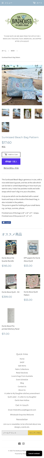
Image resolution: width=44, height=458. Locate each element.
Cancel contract (34, 453)
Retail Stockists (22, 372)
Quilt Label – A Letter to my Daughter (22, 397)
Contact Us (22, 386)
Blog (22, 383)
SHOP (22, 362)
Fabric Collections (22, 369)
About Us (22, 390)
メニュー (8, 3)
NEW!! (13, 51)
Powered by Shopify (21, 454)
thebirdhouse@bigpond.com (24, 410)
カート (39, 3)
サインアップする (35, 433)
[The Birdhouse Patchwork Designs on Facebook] (19, 444)
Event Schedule (22, 379)
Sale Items (22, 365)
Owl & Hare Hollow (22, 400)
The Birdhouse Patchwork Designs (23, 451)
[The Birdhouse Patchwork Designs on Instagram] (23, 444)
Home (22, 359)
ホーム (4, 51)
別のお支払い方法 (11, 168)
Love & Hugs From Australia (22, 376)
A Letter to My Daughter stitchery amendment (22, 393)
